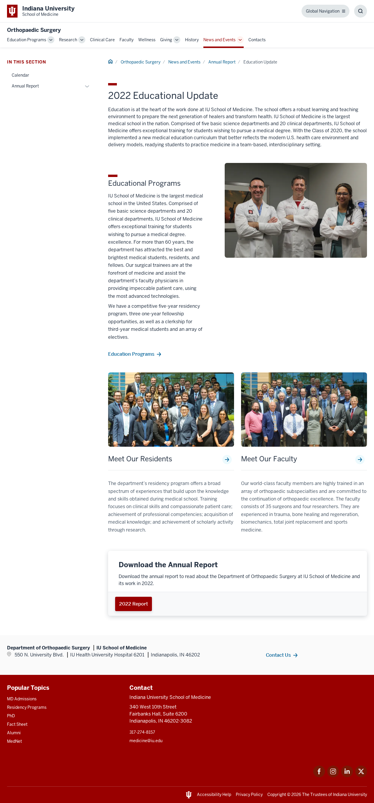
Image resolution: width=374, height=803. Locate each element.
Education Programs (26, 39)
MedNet (14, 741)
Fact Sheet (17, 724)
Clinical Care (102, 39)
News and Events (219, 39)
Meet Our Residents (140, 459)
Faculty (127, 39)
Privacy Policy (249, 794)
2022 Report (133, 604)
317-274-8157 (142, 732)
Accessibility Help (214, 794)
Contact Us (278, 655)
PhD (11, 715)
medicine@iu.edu (145, 740)
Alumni (14, 732)
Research (68, 39)
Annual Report (222, 62)
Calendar (20, 75)
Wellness (146, 39)
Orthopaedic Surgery (34, 30)
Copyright (276, 794)
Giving (166, 39)
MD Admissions (22, 698)
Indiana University (350, 794)
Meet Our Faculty (269, 459)
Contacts (257, 39)
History (192, 39)
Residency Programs (26, 707)
